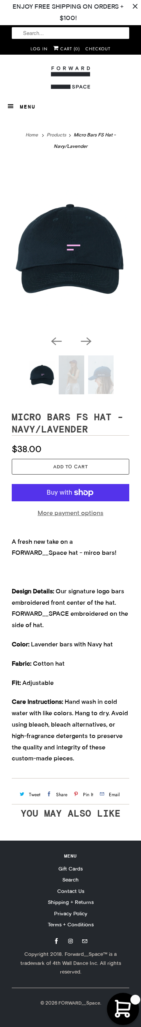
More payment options (70, 513)
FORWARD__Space (79, 1003)
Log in (39, 49)
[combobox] (70, 33)
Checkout (97, 49)
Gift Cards (70, 868)
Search (70, 879)
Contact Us (70, 891)
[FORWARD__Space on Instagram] (70, 941)
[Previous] (55, 340)
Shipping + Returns (71, 902)
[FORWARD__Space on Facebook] (56, 941)
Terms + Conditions (71, 924)
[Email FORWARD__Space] (85, 941)
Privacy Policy (70, 913)
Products (56, 135)
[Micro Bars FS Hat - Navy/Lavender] (70, 247)
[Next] (85, 340)
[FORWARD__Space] (70, 77)
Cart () (69, 49)
